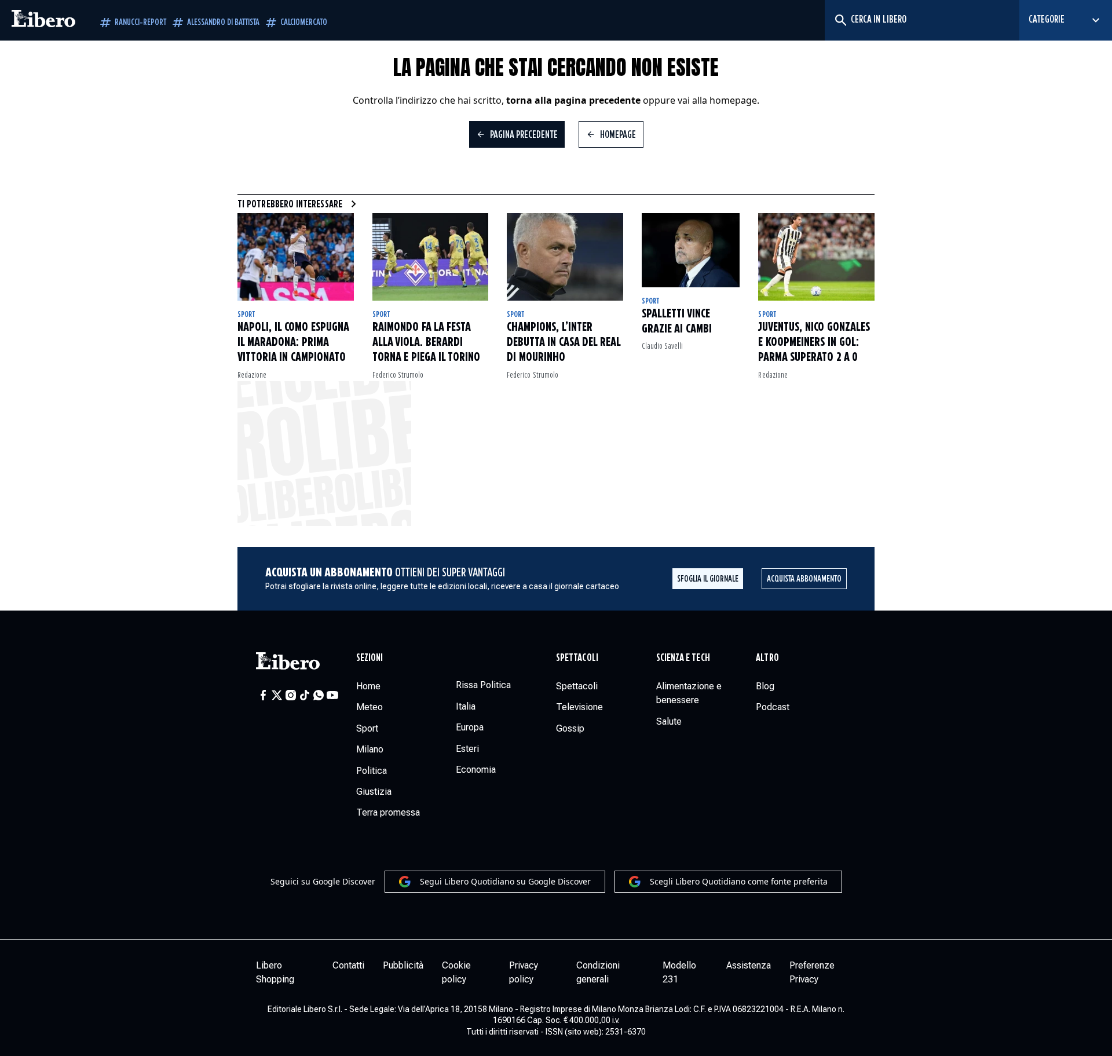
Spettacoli (577, 658)
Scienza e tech (683, 658)
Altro (767, 658)
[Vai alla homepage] (43, 20)
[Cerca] (840, 20)
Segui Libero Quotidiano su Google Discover (505, 881)
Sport (246, 314)
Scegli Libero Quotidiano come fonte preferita (739, 881)
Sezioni (369, 658)
